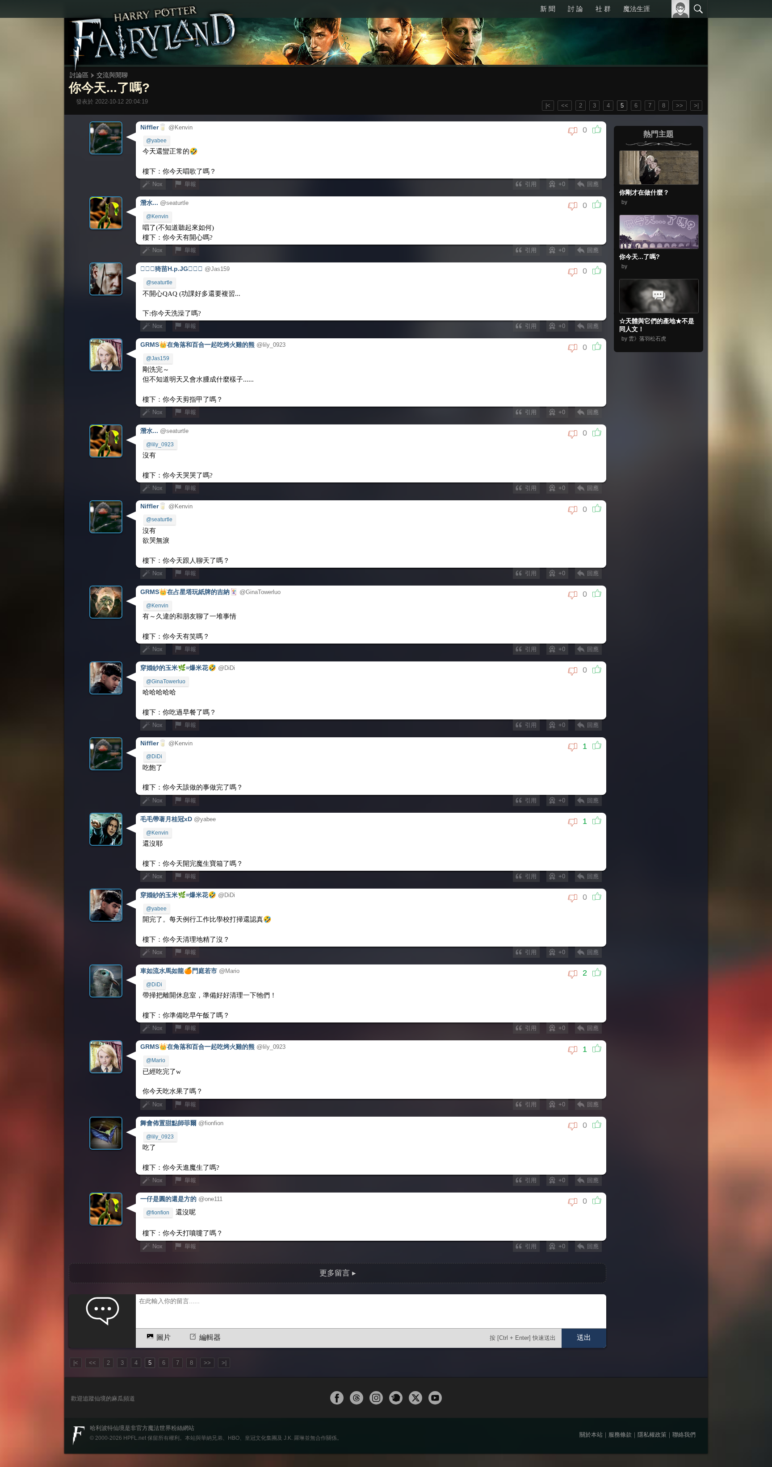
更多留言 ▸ (338, 1237)
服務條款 (620, 1398)
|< (547, 105)
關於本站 (591, 1398)
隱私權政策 (652, 1398)
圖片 (163, 1301)
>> (679, 105)
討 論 (576, 8)
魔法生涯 (636, 8)
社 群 (603, 8)
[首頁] (153, 33)
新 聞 (549, 8)
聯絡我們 (684, 1398)
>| (696, 105)
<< (564, 105)
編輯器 (210, 1301)
